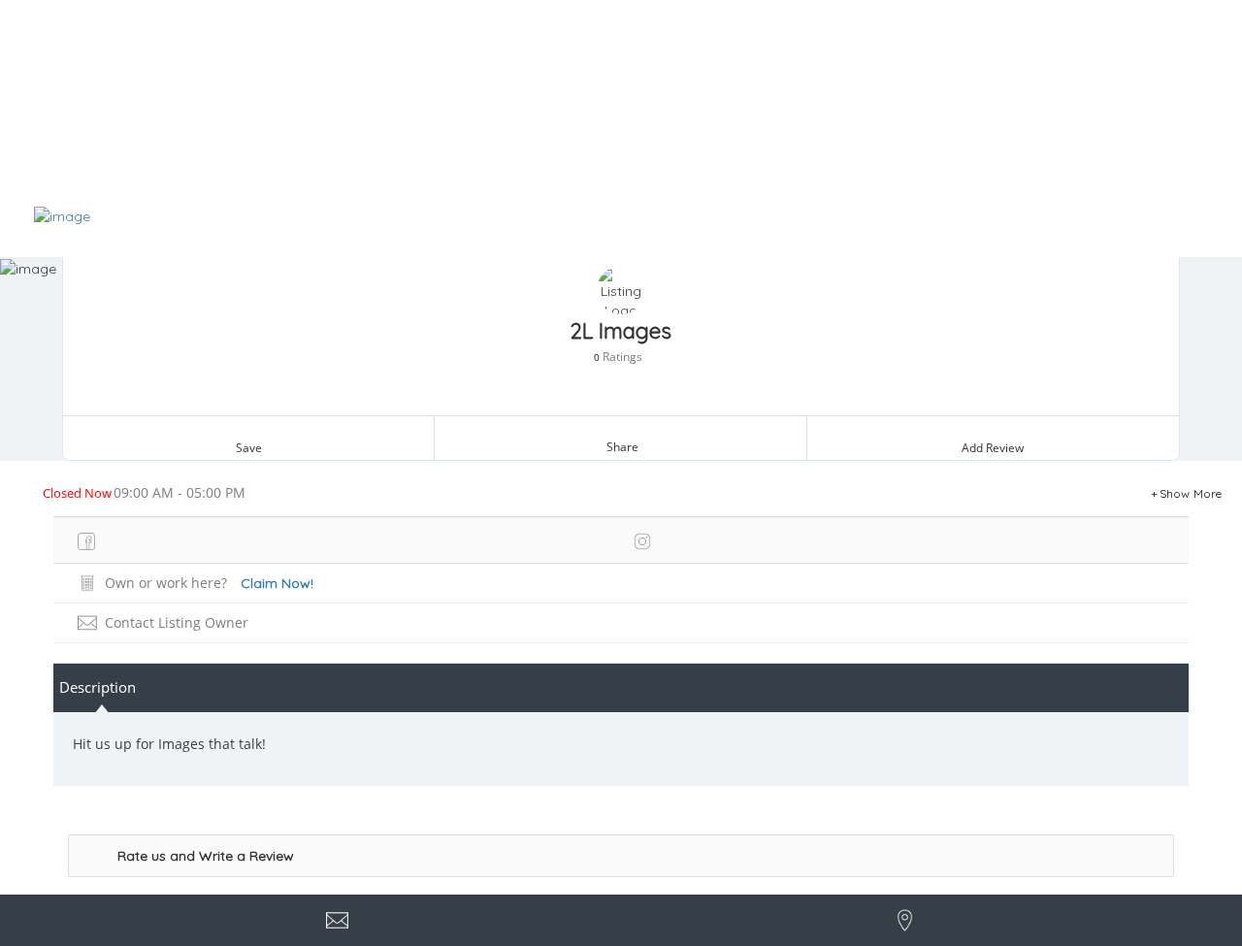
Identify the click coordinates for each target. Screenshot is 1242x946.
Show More (1191, 493)
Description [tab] (97, 687)
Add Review (993, 448)
